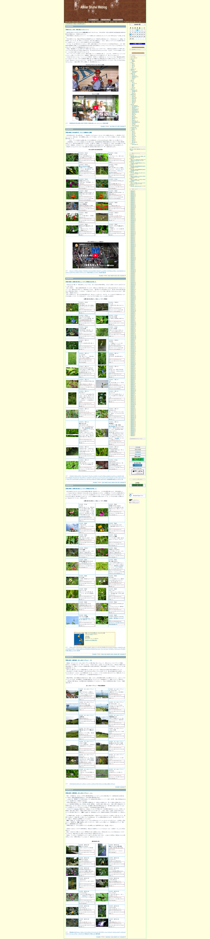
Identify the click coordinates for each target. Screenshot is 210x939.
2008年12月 (132, 389)
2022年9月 (132, 208)
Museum (133, 136)
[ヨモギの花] (102, 364)
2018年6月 (132, 262)
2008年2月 (132, 400)
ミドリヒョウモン (73, 933)
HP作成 (132, 73)
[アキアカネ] (102, 777)
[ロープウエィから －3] (102, 711)
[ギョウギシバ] (72, 404)
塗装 (132, 63)
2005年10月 (132, 431)
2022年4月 (132, 214)
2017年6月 (132, 276)
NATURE (132, 94)
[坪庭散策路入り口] (102, 724)
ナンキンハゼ (117, 477)
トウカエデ (110, 477)
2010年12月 (132, 362)
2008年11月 (132, 390)
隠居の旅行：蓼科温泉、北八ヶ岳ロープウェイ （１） (79, 793)
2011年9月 (132, 352)
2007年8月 (132, 406)
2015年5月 (132, 303)
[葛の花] (102, 161)
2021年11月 (132, 219)
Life (131, 81)
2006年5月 (132, 423)
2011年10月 (132, 351)
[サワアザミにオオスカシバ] (72, 875)
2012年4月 (132, 344)
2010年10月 (132, 364)
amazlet (91, 634)
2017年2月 (132, 280)
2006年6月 (132, 422)
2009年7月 (132, 381)
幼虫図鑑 (90, 167)
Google (132, 70)
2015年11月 (132, 297)
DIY (131, 62)
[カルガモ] (102, 220)
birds (109, 275)
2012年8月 (132, 340)
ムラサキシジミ (82, 479)
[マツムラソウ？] (102, 865)
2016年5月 (132, 290)
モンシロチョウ (93, 479)
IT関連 (133, 61)
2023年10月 (132, 196)
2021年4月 (132, 227)
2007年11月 (132, 403)
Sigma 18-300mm (135, 122)
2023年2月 (132, 204)
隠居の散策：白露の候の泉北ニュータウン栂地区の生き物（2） (81, 281)
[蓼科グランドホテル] (72, 853)
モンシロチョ (76, 272)
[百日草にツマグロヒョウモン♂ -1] (72, 199)
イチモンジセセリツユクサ (108, 476)
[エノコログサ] (72, 364)
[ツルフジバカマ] (102, 916)
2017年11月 (132, 270)
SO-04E (133, 123)
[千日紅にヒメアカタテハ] (102, 556)
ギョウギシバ (83, 477)
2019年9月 (132, 247)
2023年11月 (132, 195)
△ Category (132, 55)
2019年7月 (132, 249)
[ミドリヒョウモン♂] (72, 901)
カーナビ (132, 143)
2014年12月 (132, 309)
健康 (132, 84)
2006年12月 (132, 415)
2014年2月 (132, 320)
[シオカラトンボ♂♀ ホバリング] (72, 451)
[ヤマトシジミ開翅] (102, 543)
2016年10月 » (81, 23)
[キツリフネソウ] (72, 914)
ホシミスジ (98, 649)
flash (132, 74)
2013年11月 (132, 323)
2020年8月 (132, 235)
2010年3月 (132, 372)
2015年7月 (132, 301)
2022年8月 (132, 209)
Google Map (134, 71)
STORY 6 (86, 123)
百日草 (100, 272)
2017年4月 (132, 278)
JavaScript (133, 75)
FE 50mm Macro (135, 111)
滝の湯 (106, 825)
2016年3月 (132, 292)
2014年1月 (132, 321)
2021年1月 (132, 230)
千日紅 (88, 272)
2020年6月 (132, 237)
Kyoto (133, 135)
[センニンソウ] (102, 404)
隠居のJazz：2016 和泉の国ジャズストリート (77, 29)
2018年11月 (132, 258)
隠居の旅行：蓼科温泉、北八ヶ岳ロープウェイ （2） (79, 660)
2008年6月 (132, 395)
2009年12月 (132, 375)
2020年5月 (132, 238)
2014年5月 (132, 317)
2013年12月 (132, 322)
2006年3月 (132, 425)
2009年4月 (132, 384)
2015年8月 (132, 300)
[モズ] (102, 387)
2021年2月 (132, 229)
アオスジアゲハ (78, 476)
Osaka (133, 138)
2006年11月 (132, 416)
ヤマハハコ (101, 783)
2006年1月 (132, 427)
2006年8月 (132, 420)
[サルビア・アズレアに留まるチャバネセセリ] (102, 233)
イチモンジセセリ (78, 270)
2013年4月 (132, 331)
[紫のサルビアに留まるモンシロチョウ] (72, 233)
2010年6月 (132, 369)
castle (133, 132)
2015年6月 (132, 302)
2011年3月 (132, 359)
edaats (131, 150)
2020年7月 (132, 236)
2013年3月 (132, 332)
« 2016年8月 (69, 23)
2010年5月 (132, 370)
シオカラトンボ (90, 477)
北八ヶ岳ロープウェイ (110, 783)
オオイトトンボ (95, 647)
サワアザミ (101, 932)
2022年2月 (132, 216)
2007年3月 (132, 412)
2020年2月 (132, 241)
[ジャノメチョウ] (102, 901)
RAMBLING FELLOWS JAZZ (76, 123)
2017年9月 (132, 272)
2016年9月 (132, 286)
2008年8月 (132, 393)
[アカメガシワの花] (102, 323)
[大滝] (102, 926)
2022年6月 (132, 211)
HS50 (133, 113)
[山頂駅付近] (72, 724)
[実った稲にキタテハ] (102, 570)
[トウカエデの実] (72, 336)
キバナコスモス (92, 270)
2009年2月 (132, 386)
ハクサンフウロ (95, 783)
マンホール (134, 83)
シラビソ (84, 783)
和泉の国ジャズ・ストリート (96, 123)
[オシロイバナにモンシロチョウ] (72, 375)
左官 (132, 65)
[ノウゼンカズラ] (72, 531)
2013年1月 (132, 334)
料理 (132, 85)
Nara (132, 137)
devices (133, 93)
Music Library (138, 454)
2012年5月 (132, 343)
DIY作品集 (138, 447)
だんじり (71, 270)
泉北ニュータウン (94, 272)
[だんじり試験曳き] (72, 210)
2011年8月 (132, 353)
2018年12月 (132, 257)
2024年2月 (132, 193)
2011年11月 (132, 350)
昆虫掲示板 (87, 427)
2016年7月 (132, 288)
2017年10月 (132, 271)
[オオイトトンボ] (72, 597)
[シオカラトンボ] (72, 543)
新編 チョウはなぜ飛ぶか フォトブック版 (95, 633)
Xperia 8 (133, 107)
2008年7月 (132, 394)
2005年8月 (132, 432)
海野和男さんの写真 (118, 565)
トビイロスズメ (83, 166)
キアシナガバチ (109, 647)
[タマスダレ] (102, 584)
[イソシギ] (102, 311)
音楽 (132, 60)
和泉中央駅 (105, 123)
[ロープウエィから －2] (72, 711)
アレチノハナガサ (93, 476)
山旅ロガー (134, 128)
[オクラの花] (72, 584)
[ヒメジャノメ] (72, 417)
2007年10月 (132, 404)
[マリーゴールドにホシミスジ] (102, 531)
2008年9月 (132, 392)
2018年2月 (132, 267)
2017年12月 (132, 269)
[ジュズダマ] (102, 174)
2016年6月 (132, 289)
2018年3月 (132, 266)
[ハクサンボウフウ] (102, 887)
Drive (133, 133)
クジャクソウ (95, 932)
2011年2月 (132, 360)
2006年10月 (132, 417)
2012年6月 (132, 342)
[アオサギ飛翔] (72, 556)
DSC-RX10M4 (134, 105)
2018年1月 (132, 268)
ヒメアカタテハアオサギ (89, 649)
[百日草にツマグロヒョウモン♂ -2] (102, 199)
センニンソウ (97, 477)
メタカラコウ (81, 933)
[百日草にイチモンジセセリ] (102, 516)
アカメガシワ (85, 476)
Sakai (133, 131)
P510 (133, 118)
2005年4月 (132, 434)
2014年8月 (132, 313)
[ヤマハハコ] (72, 764)
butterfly (112, 275)
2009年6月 (132, 382)
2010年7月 (132, 368)
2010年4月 (132, 371)
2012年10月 (132, 338)
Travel (112, 936)
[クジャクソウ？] (102, 875)
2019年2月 (132, 255)
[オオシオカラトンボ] (72, 436)
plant (116, 482)
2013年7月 (132, 328)
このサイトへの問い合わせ (137, 479)
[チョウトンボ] (72, 468)
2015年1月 (132, 308)
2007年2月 (132, 413)
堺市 (132, 82)
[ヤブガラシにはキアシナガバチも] (102, 624)
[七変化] (72, 516)
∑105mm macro (134, 125)
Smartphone (107, 936)
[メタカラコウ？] (72, 889)
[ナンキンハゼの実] (102, 336)
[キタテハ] (72, 220)
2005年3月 (132, 435)
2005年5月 (132, 433)
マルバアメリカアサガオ (73, 479)
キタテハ (115, 647)
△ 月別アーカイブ (133, 189)
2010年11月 (132, 363)
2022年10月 (132, 207)
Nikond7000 (134, 117)
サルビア (98, 270)
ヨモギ (98, 479)
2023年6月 (132, 199)
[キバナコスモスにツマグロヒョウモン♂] (102, 187)
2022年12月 (132, 205)
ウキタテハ (85, 270)
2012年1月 (132, 348)
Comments (122, 126)
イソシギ (99, 476)
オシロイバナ (76, 477)
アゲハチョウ (79, 647)
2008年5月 (132, 396)
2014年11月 (132, 310)
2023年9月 (132, 197)
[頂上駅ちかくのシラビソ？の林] (102, 750)
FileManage (134, 91)
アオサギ (71, 476)
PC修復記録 (138, 452)
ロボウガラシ (103, 479)
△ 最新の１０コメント (134, 147)
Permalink (103, 126)
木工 (132, 66)
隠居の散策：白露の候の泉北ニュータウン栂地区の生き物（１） (81, 488)
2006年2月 (132, 426)
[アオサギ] (102, 351)
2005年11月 (132, 430)
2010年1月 (132, 374)
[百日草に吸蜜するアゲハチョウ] (72, 570)
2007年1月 (132, 414)
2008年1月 (132, 401)
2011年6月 (132, 355)
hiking (133, 134)
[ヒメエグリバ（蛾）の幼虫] (102, 436)
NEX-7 (133, 116)
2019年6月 (132, 250)
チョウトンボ (104, 477)
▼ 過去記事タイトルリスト (135, 49)
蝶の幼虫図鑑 (112, 426)
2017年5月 (132, 277)
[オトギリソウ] (102, 764)
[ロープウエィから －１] (102, 697)
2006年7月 (132, 421)
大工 (132, 64)
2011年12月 (132, 349)
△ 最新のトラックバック (135, 153)
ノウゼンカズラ (79, 649)
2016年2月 (132, 293)
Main (75, 23)
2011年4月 (132, 358)
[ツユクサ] (102, 377)
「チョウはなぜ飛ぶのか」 (85, 618)
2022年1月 (132, 217)
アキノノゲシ (72, 647)
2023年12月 (132, 194)
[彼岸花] (102, 210)
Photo (131, 104)
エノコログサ (118, 476)
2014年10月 (132, 311)
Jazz (111, 126)
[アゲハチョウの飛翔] (72, 624)
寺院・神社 (134, 142)
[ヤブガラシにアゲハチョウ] (72, 611)
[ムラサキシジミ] (102, 417)
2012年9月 (132, 339)
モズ (88, 479)
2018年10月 (132, 259)
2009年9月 (132, 379)
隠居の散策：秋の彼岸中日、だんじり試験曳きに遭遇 (79, 132)
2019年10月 (132, 246)
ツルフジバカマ (116, 932)
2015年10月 (132, 298)
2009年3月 (132, 385)
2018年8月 (132, 260)
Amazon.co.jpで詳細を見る (91, 640)
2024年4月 (132, 190)
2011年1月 (132, 361)
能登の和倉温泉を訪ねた (78, 797)
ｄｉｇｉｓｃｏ (134, 126)
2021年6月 (132, 225)
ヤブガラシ (111, 649)
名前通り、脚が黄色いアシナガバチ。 (116, 621)
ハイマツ (88, 783)
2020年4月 (132, 239)
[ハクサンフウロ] (72, 777)
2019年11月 (132, 245)
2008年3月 (132, 399)
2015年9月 (132, 299)
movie (133, 115)
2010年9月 (132, 365)
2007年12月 (132, 402)
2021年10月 (132, 220)
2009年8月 (132, 380)
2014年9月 (132, 312)
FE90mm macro (134, 112)
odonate (113, 482)
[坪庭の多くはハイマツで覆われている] (72, 737)
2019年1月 (132, 256)
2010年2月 (132, 373)
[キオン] (72, 926)
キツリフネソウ (88, 932)
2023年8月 (132, 198)
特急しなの (93, 933)
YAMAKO (84, 895)
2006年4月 (132, 424)
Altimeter (76, 809)
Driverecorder (134, 144)
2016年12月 (132, 282)
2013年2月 (132, 333)
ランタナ (123, 649)
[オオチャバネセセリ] (102, 455)
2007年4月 (132, 411)
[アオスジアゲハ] (102, 468)
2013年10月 (132, 324)
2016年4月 (132, 291)
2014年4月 (132, 318)
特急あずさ (87, 933)
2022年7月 (132, 210)
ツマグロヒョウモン (111, 270)
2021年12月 (132, 218)
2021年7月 (132, 224)
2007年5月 (132, 410)
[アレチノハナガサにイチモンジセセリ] (72, 387)
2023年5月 (132, 200)
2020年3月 (132, 240)
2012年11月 (132, 337)
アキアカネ (72, 783)
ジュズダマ (103, 270)
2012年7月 (132, 341)
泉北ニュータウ (72, 650)
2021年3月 (132, 228)
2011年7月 (132, 354)
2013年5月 (132, 330)
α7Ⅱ (116, 126)
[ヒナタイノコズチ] (72, 161)
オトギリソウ (78, 783)
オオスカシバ (77, 932)
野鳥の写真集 (138, 449)
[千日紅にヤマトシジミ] (72, 187)
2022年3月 (132, 215)
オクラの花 (102, 647)
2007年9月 (132, 405)
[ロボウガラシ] (72, 311)
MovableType (134, 76)
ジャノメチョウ (108, 932)
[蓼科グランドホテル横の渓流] (102, 855)
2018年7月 (132, 261)
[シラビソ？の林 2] (72, 750)
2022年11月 (132, 206)
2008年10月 (132, 391)
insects (115, 275)
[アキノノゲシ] (102, 599)
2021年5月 (132, 226)
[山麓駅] (72, 697)
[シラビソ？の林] (102, 737)
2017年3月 (132, 279)
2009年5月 (132, 383)
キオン (82, 932)
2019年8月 (132, 248)
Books (102, 654)
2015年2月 (132, 307)
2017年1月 (132, 281)
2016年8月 (132, 287)
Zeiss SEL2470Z (134, 106)
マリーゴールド (104, 649)
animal (133, 95)
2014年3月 (132, 319)
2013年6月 (132, 329)
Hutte (131, 80)
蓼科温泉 (98, 933)
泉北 (118, 126)
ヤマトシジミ (83, 272)
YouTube (133, 72)
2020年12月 (132, 231)
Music (113, 126)
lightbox (133, 114)
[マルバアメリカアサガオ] (72, 323)
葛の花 (104, 272)
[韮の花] (72, 349)
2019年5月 (132, 251)
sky (132, 103)
